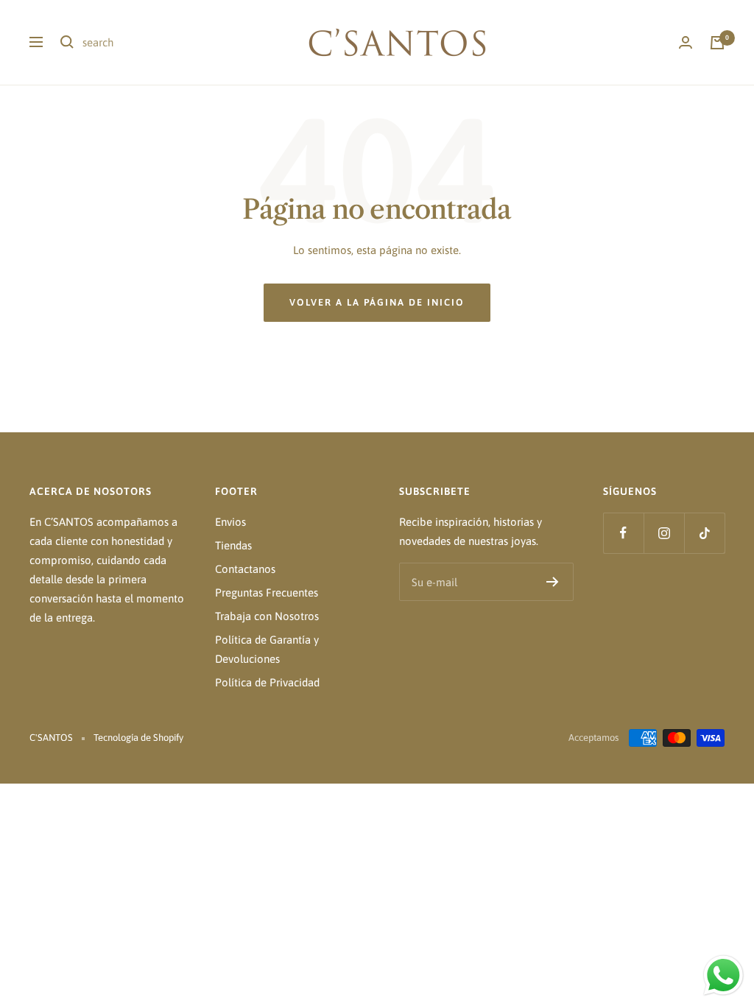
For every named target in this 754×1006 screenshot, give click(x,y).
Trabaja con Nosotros (267, 616)
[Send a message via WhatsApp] (723, 975)
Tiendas (233, 545)
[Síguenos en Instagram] (664, 533)
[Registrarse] (552, 582)
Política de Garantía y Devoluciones (267, 649)
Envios (230, 522)
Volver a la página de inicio (377, 302)
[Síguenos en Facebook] (623, 533)
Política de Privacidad (267, 682)
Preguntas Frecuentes (266, 592)
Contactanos (245, 569)
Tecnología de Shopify (138, 737)
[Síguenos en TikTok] (704, 533)
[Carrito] (717, 42)
